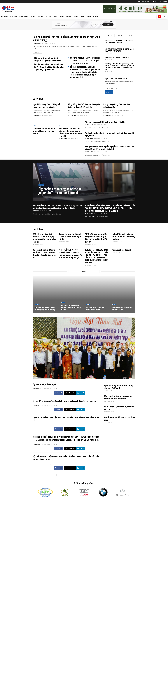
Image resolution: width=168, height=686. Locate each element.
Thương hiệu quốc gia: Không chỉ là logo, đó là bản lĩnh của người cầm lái (44, 131)
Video (89, 16)
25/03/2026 (71, 138)
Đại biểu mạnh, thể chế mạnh (121, 249)
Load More (84, 271)
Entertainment (24, 16)
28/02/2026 (46, 405)
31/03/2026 (116, 115)
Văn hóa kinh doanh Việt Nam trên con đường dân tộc (105, 122)
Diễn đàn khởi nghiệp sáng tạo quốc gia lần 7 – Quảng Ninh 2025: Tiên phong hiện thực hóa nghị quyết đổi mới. (49, 67)
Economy (33, 16)
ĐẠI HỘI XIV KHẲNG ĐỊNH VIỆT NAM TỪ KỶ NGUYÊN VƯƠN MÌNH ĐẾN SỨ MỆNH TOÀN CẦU (66, 419)
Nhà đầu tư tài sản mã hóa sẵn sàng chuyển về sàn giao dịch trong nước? (47, 59)
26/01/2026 (46, 464)
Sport (83, 16)
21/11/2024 (49, 196)
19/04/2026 (80, 115)
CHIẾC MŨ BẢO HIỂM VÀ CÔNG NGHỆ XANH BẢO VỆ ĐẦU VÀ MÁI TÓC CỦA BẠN (119, 50)
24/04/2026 (45, 115)
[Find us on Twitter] (155, 1)
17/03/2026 (97, 213)
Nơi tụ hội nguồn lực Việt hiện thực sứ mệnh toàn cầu (117, 106)
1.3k (54, 43)
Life (50, 16)
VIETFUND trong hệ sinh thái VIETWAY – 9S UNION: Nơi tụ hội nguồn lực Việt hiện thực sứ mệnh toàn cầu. (44, 238)
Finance (41, 185)
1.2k (51, 115)
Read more (38, 52)
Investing (96, 16)
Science (76, 16)
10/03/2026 (115, 252)
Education (13, 16)
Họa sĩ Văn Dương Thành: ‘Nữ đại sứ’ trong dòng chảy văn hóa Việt (46, 106)
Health (40, 16)
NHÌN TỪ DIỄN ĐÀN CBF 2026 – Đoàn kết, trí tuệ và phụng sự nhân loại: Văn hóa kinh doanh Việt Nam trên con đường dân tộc (57, 207)
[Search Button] (153, 17)
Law (46, 16)
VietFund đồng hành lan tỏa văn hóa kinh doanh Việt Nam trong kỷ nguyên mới (109, 134)
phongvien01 (37, 43)
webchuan (42, 196)
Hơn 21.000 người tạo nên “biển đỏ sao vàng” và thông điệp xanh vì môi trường (66, 38)
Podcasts (69, 16)
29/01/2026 (46, 444)
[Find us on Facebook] (153, 1)
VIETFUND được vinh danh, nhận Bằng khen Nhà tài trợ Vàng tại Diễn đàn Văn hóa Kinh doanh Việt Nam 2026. (70, 132)
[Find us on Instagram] (158, 1)
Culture (61, 16)
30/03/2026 (45, 136)
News (55, 16)
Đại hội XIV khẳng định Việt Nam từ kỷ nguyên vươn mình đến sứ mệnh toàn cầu (64, 400)
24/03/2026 (45, 211)
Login (165, 1)
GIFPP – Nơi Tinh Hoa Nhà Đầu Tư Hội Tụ (117, 57)
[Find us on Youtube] (160, 1)
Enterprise (4, 16)
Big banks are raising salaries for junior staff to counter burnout (59, 190)
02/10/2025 (45, 43)
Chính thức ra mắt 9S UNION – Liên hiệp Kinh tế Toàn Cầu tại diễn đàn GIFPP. (119, 42)
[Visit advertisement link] (84, 25)
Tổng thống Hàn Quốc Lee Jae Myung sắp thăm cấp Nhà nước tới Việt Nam (84, 106)
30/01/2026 (46, 425)
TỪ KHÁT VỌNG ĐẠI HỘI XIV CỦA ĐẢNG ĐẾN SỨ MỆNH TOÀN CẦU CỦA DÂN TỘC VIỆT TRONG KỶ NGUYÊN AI (66, 458)
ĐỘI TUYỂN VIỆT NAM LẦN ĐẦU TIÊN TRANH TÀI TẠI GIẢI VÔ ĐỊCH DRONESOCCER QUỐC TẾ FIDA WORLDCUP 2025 (85, 61)
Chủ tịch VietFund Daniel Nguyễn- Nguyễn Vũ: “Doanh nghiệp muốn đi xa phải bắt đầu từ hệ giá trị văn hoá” (109, 148)
